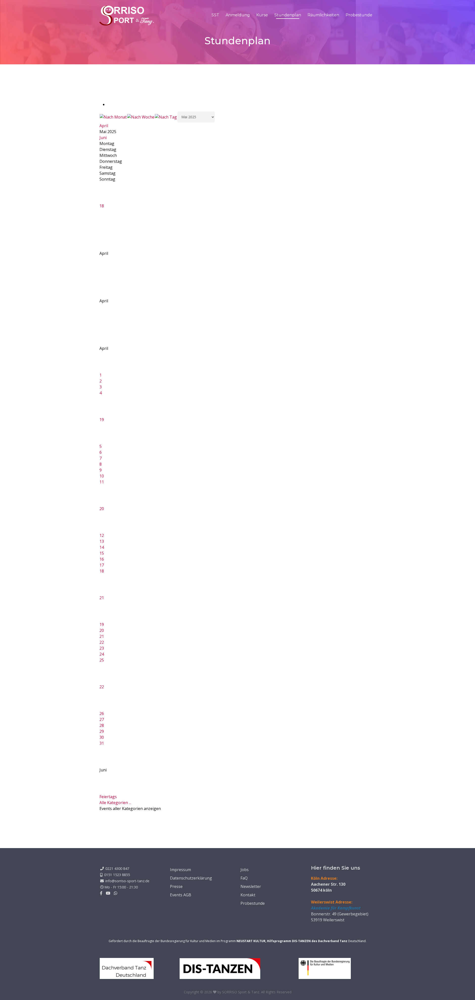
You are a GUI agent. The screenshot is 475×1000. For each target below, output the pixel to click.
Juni (103, 137)
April (103, 125)
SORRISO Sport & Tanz (240, 992)
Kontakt (247, 895)
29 (101, 731)
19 (101, 419)
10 (101, 476)
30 (101, 737)
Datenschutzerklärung (191, 878)
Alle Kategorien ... (115, 802)
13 (101, 541)
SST (215, 15)
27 (101, 719)
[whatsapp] (115, 893)
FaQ (244, 878)
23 (101, 648)
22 (101, 642)
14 (101, 547)
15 (101, 553)
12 (101, 535)
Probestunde (359, 15)
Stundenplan (287, 15)
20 (101, 508)
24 (101, 654)
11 (101, 482)
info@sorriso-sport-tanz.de (127, 881)
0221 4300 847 (117, 868)
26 (101, 713)
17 (101, 565)
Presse (176, 886)
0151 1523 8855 (117, 874)
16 (101, 559)
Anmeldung (238, 15)
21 (101, 597)
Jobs (244, 869)
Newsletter (250, 886)
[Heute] (166, 117)
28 (101, 725)
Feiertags (108, 796)
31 (101, 743)
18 (101, 206)
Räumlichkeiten (323, 15)
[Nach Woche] (140, 117)
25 (101, 660)
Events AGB (180, 895)
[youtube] (108, 893)
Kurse (262, 15)
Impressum (180, 869)
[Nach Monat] (113, 117)
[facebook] (101, 893)
